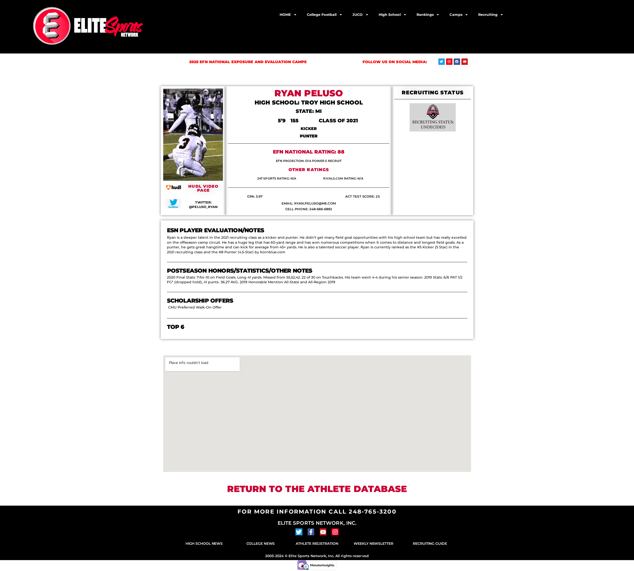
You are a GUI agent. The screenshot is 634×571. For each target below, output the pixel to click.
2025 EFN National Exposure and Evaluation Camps (248, 61)
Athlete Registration (317, 543)
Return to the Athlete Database (317, 488)
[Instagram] (449, 61)
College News (260, 543)
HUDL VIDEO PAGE (203, 188)
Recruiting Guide (430, 543)
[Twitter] (441, 61)
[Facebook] (457, 61)
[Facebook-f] (311, 531)
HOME (285, 14)
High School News (204, 543)
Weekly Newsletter (373, 543)
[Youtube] (464, 61)
